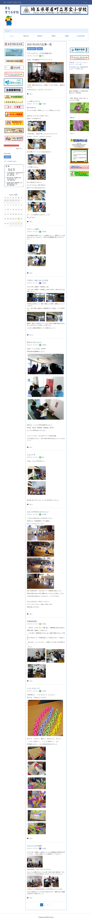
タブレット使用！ (33, 229)
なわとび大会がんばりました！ (38, 511)
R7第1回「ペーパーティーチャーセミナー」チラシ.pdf (78, 63)
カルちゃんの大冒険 (34, 846)
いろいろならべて (33, 688)
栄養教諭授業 (32, 621)
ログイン (85, 2)
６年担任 (43, 624)
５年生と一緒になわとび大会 (37, 280)
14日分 (7, 157)
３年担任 (43, 104)
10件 (39, 49)
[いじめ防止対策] (13, 90)
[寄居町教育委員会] (14, 44)
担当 (42, 56)
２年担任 (43, 283)
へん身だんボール (33, 101)
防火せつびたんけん (34, 342)
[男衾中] (79, 50)
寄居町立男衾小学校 (14, 2)
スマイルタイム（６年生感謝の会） (40, 53)
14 (32, 335)
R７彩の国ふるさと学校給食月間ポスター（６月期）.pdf (78, 68)
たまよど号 (31, 454)
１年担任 (43, 691)
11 (32, 504)
